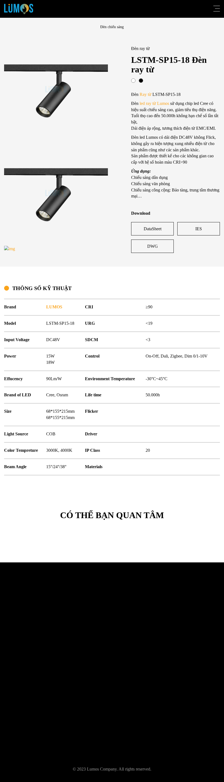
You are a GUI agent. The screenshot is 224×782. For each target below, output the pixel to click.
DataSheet (152, 228)
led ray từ (148, 103)
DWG (152, 246)
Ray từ (145, 94)
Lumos (163, 103)
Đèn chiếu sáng (112, 27)
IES (198, 228)
